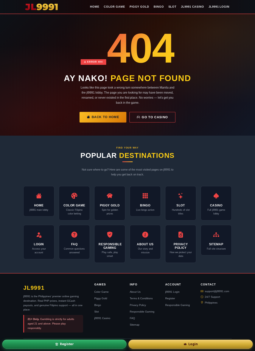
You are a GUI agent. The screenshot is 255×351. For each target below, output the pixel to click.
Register (170, 298)
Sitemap (134, 324)
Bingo (159, 6)
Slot (172, 6)
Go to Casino (155, 117)
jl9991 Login (219, 6)
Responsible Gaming (142, 311)
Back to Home (105, 117)
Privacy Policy (138, 305)
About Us (135, 291)
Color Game (114, 6)
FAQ (132, 318)
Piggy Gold (139, 6)
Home (94, 6)
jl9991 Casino (192, 6)
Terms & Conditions (141, 298)
